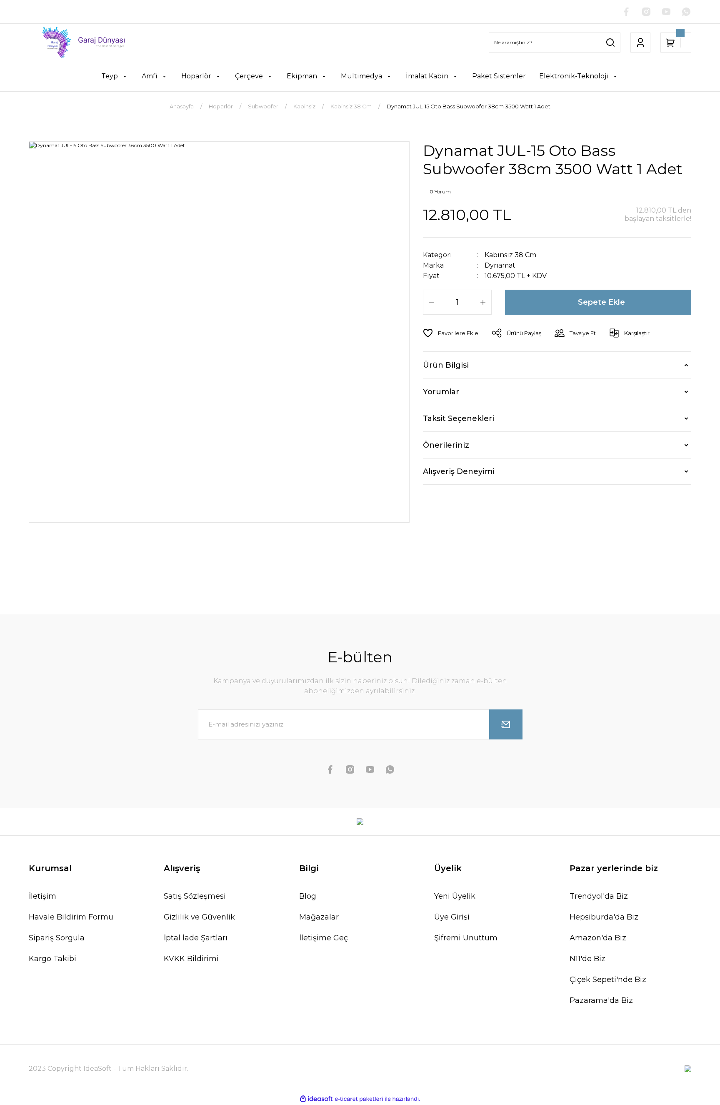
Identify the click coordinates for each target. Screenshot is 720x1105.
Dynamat (500, 265)
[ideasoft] (316, 1099)
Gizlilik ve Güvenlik (199, 917)
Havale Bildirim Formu (71, 917)
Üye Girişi (452, 917)
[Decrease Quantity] (431, 302)
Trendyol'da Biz (599, 896)
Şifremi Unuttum (466, 937)
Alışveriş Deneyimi (459, 471)
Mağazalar (319, 917)
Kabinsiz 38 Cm (510, 255)
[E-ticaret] (359, 1098)
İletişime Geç (323, 937)
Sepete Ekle (601, 302)
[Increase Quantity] (483, 302)
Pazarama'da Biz (601, 1000)
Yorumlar (441, 391)
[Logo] (78, 42)
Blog (307, 896)
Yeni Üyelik (454, 896)
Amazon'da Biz (598, 937)
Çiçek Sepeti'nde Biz (608, 979)
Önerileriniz (446, 445)
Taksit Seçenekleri (458, 418)
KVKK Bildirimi (191, 958)
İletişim (42, 896)
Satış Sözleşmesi (195, 896)
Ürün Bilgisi (446, 365)
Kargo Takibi (52, 958)
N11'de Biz (587, 958)
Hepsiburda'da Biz (604, 917)
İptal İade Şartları (196, 937)
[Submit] (505, 724)
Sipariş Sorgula (57, 937)
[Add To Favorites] (450, 333)
